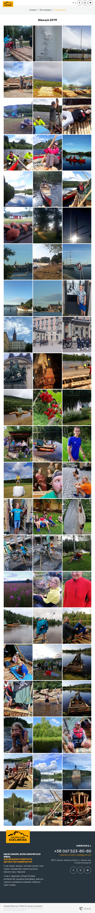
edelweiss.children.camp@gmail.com (75, 855)
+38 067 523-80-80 (72, 851)
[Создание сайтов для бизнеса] (85, 908)
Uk (73, 3)
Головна (33, 10)
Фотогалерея (45, 10)
